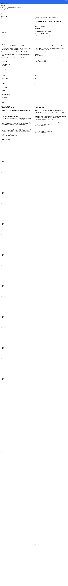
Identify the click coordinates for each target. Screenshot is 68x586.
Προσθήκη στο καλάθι (44, 33)
